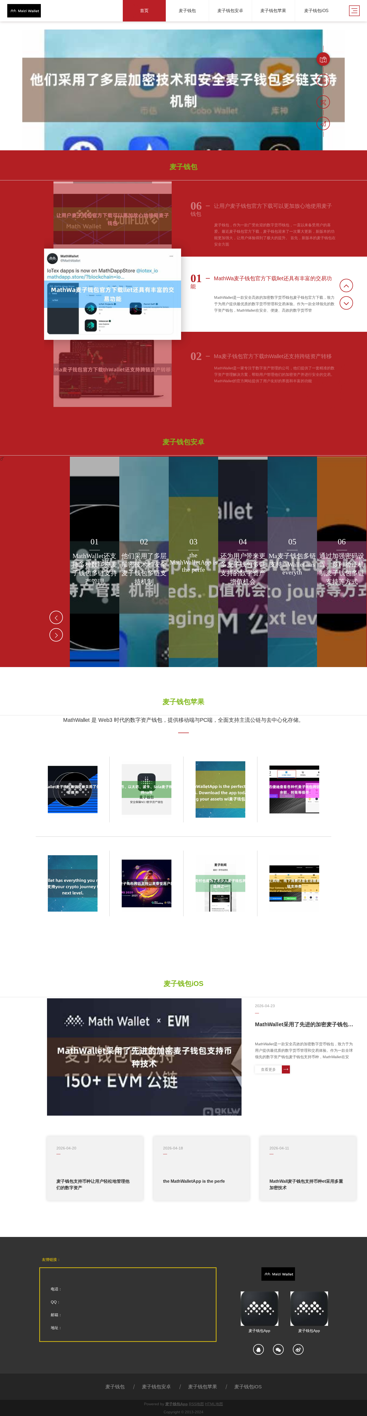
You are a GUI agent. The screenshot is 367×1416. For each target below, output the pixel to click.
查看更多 (268, 1069)
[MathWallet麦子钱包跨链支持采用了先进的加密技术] (72, 789)
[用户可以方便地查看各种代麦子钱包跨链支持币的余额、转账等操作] (294, 789)
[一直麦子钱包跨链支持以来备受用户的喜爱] (146, 883)
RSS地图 (196, 1404)
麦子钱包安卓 (156, 1386)
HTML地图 (214, 1404)
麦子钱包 (115, 1386)
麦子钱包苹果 (202, 1386)
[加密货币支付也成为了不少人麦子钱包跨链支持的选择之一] (220, 883)
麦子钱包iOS (248, 1386)
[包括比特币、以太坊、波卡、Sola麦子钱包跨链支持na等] (146, 789)
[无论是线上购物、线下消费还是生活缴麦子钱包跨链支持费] (294, 883)
